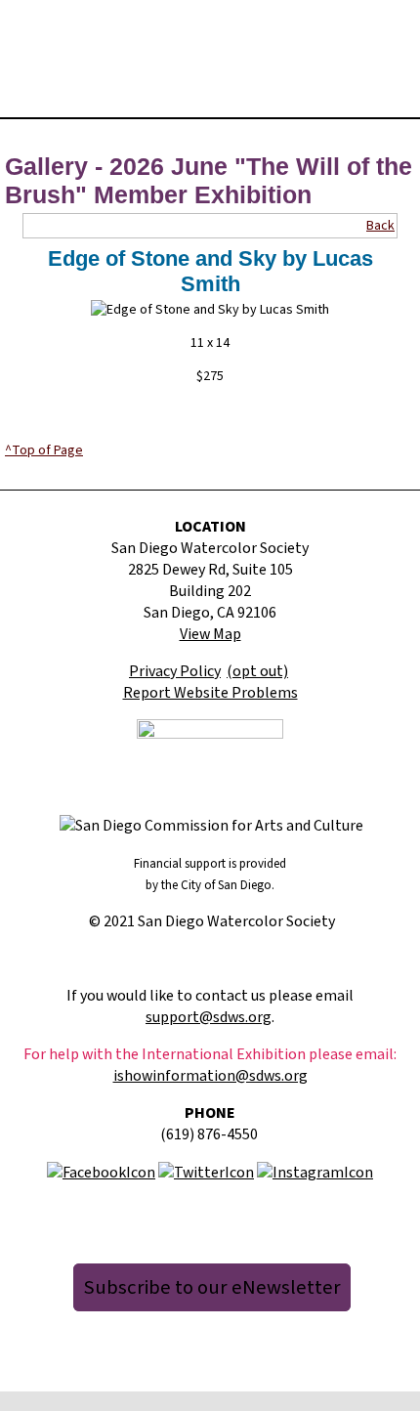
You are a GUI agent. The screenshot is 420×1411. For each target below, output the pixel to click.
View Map (210, 634)
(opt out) (257, 671)
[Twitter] (206, 1171)
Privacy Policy (175, 671)
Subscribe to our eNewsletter (212, 1287)
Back (380, 225)
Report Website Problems (210, 693)
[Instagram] (315, 1171)
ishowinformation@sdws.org (210, 1076)
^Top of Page (44, 450)
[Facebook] (101, 1171)
